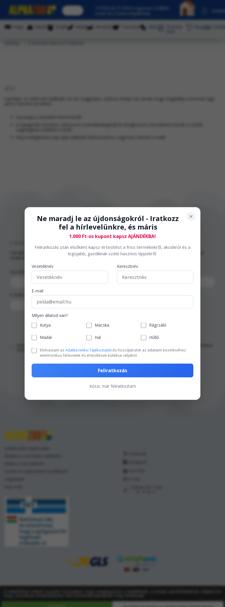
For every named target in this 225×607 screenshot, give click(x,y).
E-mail (37, 290)
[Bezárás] (191, 216)
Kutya (45, 325)
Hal (98, 337)
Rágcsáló (157, 325)
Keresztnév (127, 266)
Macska (102, 325)
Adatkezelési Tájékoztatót (88, 349)
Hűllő (154, 337)
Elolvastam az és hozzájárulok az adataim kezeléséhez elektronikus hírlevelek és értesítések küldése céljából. (113, 352)
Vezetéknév (42, 266)
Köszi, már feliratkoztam (112, 386)
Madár (46, 337)
